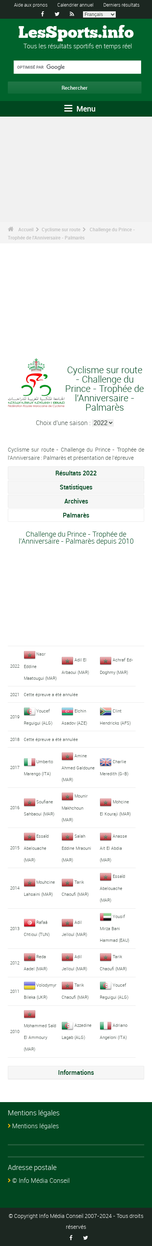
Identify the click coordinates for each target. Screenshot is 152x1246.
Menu (84, 108)
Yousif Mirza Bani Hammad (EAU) (114, 928)
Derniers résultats (121, 5)
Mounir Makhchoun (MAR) (75, 807)
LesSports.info (76, 33)
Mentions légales (35, 1126)
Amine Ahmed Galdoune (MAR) (78, 767)
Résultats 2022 (76, 473)
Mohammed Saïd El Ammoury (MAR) (40, 1037)
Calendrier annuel (75, 5)
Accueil (26, 229)
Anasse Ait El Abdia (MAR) (113, 848)
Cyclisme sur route (61, 229)
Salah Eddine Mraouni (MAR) (76, 848)
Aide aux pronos (31, 5)
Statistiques (76, 487)
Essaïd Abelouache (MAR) (36, 848)
